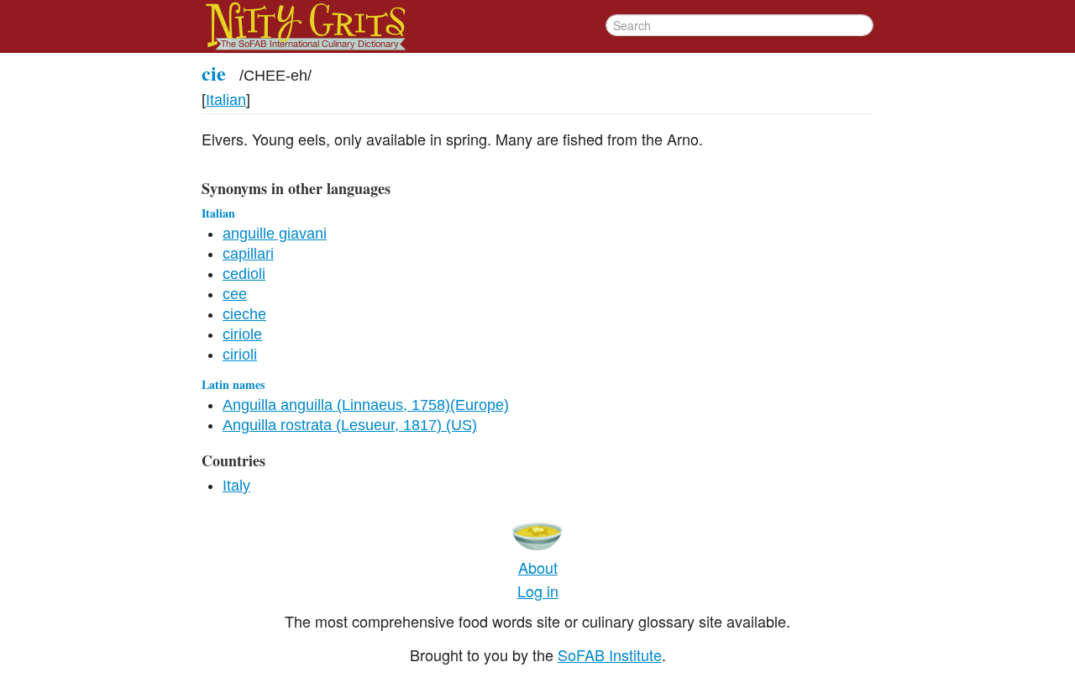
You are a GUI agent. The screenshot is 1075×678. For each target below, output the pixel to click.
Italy (236, 485)
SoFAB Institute (610, 654)
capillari (248, 253)
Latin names (233, 384)
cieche (244, 314)
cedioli (244, 273)
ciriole (242, 334)
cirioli (240, 354)
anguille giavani (275, 233)
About (538, 567)
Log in (537, 591)
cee (235, 294)
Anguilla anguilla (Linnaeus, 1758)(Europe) (366, 405)
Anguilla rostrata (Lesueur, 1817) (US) (350, 425)
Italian (226, 100)
